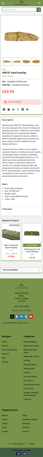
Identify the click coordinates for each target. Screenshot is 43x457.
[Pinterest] (27, 109)
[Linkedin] (23, 109)
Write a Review (8, 76)
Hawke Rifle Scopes (31, 356)
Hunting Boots (28, 368)
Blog (4, 358)
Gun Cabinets (28, 381)
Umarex (5, 419)
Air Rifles (27, 360)
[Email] (9, 109)
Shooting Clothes (30, 364)
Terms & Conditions (9, 350)
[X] (18, 109)
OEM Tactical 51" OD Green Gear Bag (32, 250)
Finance (5, 346)
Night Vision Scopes (31, 346)
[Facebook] (4, 109)
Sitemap (5, 362)
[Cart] (39, 3)
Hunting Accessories (31, 385)
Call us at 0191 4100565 (21, 310)
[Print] (13, 109)
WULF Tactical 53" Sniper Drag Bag (11, 246)
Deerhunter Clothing (30, 419)
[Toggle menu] (3, 3)
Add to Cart (32, 245)
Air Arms (5, 431)
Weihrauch (26, 423)
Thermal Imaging (29, 342)
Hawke (4, 423)
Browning (26, 427)
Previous (3, 242)
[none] (21, 36)
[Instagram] (21, 317)
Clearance (27, 399)
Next (40, 242)
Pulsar (4, 427)
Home (4, 342)
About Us (5, 354)
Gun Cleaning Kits (30, 377)
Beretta (5, 415)
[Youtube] (31, 317)
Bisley (24, 415)
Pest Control (28, 389)
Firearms (26, 372)
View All (25, 431)
